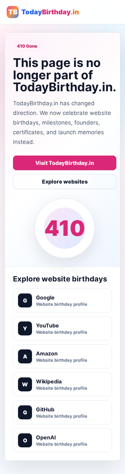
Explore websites (65, 181)
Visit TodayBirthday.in (64, 163)
